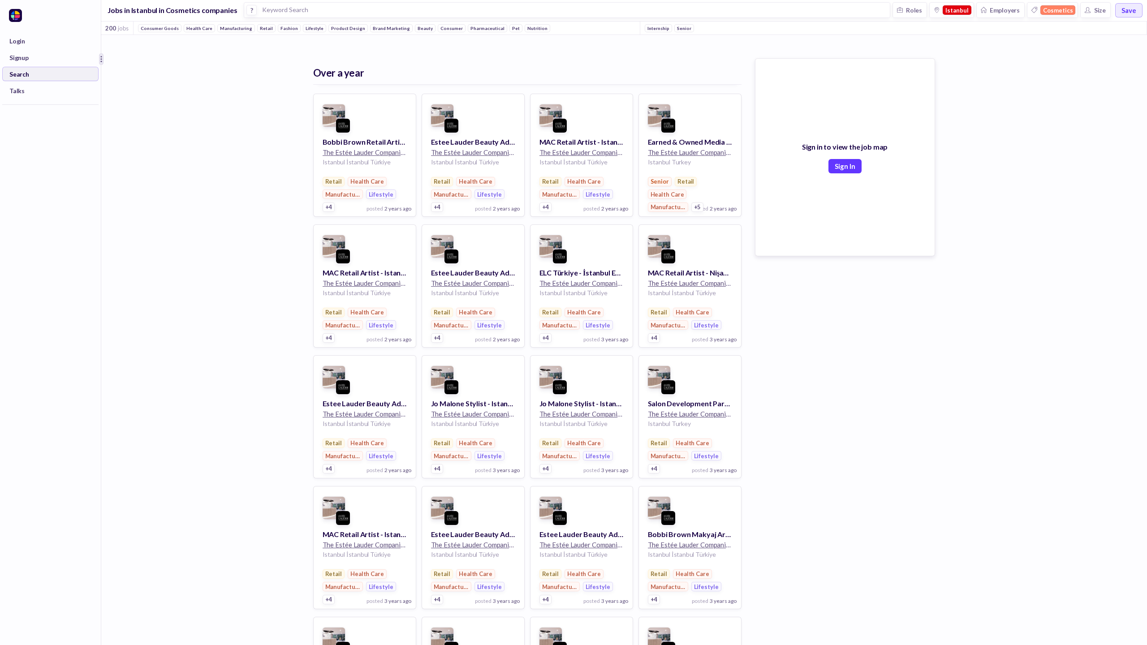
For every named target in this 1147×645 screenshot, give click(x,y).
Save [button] (1128, 10)
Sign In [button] (845, 166)
